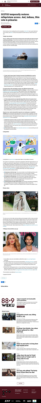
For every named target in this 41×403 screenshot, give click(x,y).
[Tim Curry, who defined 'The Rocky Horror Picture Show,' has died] (9, 372)
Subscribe (26, 31)
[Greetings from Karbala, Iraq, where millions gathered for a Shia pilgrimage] (9, 330)
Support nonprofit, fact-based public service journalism (26, 299)
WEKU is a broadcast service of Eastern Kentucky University (18, 390)
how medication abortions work (22, 127)
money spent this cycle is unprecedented (18, 103)
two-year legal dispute (31, 259)
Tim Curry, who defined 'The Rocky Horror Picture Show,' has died (26, 371)
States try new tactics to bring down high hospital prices (27, 344)
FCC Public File (17, 393)
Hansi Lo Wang (18, 360)
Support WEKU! (35, 1)
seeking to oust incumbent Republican (10, 91)
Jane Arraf (17, 333)
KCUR (35, 269)
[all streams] (39, 5)
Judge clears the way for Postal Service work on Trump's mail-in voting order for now (26, 357)
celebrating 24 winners (29, 261)
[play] (3, 5)
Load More (20, 383)
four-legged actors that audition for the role (23, 269)
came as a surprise (17, 123)
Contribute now (20, 306)
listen (11, 32)
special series (12, 159)
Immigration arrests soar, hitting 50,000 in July (26, 315)
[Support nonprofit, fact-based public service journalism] (8, 303)
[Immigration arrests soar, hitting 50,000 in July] (9, 316)
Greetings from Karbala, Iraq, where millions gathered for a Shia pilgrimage (27, 330)
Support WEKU (25, 392)
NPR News (17, 313)
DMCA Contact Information (34, 392)
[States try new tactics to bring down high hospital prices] (9, 345)
